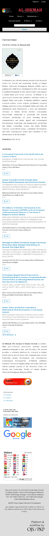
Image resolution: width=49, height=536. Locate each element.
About (19, 16)
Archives (39, 21)
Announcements (14, 21)
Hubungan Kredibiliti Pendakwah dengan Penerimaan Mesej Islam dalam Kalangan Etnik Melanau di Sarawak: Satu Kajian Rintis (24, 250)
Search (24, 29)
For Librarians (8, 400)
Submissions (32, 16)
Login (43, 2)
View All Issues (8, 335)
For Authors (7, 398)
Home (11, 16)
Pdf (6, 174)
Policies (27, 21)
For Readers (7, 395)
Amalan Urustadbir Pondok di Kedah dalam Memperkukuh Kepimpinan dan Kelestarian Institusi (24, 184)
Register (36, 2)
